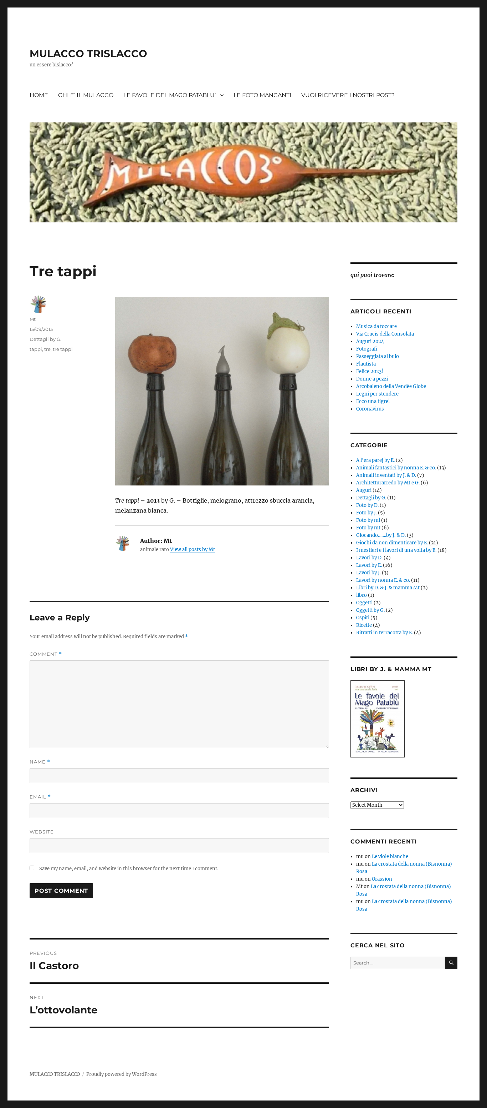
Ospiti (362, 618)
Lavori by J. (368, 573)
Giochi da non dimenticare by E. (392, 543)
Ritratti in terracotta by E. (384, 633)
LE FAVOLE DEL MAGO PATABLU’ (169, 95)
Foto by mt (368, 528)
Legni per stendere (377, 394)
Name (40, 762)
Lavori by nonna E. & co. (383, 580)
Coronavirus (370, 409)
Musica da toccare (376, 326)
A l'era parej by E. (375, 460)
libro (361, 595)
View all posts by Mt (192, 550)
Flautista (366, 364)
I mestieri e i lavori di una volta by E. (396, 550)
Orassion (382, 879)
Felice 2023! (369, 371)
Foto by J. (366, 513)
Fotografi (367, 349)
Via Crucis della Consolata (385, 334)
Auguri (363, 490)
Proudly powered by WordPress (121, 1074)
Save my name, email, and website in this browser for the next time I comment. (128, 869)
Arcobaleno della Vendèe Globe (391, 386)
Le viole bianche (390, 856)
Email (40, 797)
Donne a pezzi (372, 379)
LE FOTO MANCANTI (262, 95)
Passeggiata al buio (377, 356)
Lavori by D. (369, 558)
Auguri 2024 (370, 341)
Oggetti (364, 603)
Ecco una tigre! (373, 401)
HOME (39, 95)
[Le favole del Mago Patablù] (403, 718)
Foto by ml (368, 520)
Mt (33, 319)
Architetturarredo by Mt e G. (388, 483)
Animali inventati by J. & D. (386, 475)
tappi (36, 349)
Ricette (364, 625)
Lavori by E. (369, 565)
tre (47, 349)
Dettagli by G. (45, 339)
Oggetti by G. (370, 610)
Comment (46, 654)
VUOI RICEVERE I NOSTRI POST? (348, 95)
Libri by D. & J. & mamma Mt (388, 588)
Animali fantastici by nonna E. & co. (396, 468)
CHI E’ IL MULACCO (85, 95)
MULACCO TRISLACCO (88, 53)
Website (42, 832)
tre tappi (63, 349)
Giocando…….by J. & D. (381, 535)
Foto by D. (367, 505)
